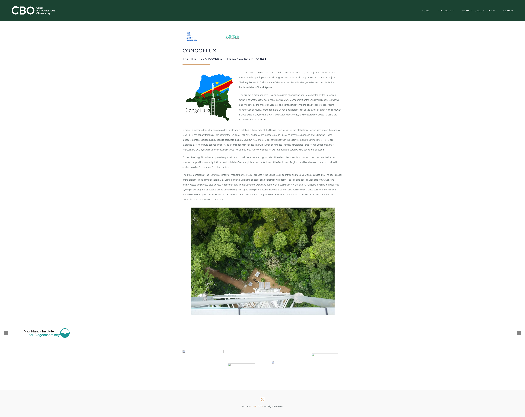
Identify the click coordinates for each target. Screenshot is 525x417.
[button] (6, 333)
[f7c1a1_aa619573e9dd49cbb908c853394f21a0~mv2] (283, 362)
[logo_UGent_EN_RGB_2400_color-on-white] (203, 351)
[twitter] (262, 399)
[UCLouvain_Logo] (241, 364)
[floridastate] (325, 354)
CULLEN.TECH (256, 406)
